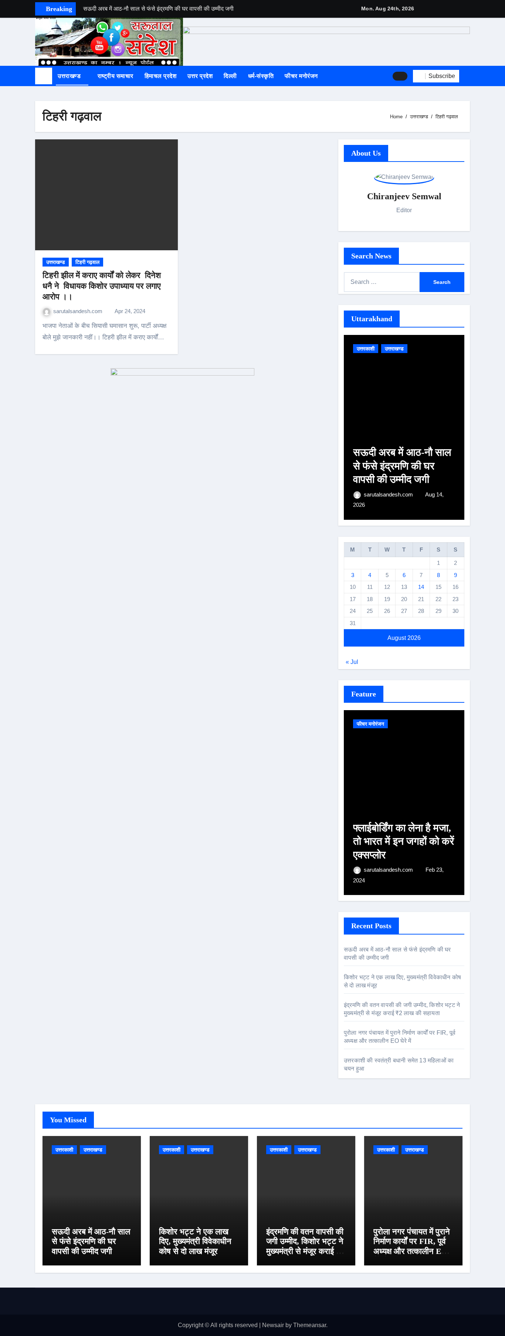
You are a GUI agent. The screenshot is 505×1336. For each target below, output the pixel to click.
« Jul (352, 662)
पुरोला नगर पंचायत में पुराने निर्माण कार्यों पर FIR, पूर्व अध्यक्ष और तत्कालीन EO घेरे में (411, 1246)
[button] (467, 76)
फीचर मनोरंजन (301, 76)
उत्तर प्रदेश (200, 76)
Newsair (273, 1325)
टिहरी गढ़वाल (87, 262)
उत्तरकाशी (365, 349)
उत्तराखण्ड (70, 76)
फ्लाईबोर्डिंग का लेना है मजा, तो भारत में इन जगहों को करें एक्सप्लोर (403, 841)
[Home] (43, 76)
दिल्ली (230, 76)
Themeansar (309, 1325)
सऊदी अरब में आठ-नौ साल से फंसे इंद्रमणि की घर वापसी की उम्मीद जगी (402, 466)
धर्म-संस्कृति (261, 76)
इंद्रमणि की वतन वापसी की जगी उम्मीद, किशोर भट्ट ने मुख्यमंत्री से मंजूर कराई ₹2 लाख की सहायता (305, 1246)
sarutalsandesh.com (78, 311)
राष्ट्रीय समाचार (115, 76)
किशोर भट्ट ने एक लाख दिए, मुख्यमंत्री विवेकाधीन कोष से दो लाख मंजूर (195, 1241)
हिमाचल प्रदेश (161, 76)
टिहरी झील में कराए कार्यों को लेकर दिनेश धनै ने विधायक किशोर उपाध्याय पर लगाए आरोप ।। (102, 286)
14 (421, 587)
